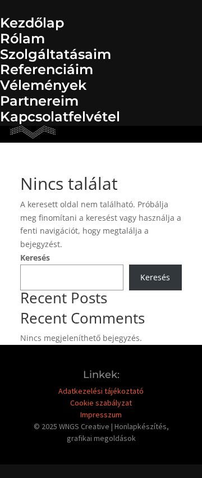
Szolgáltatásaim (55, 54)
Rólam (22, 38)
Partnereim (39, 101)
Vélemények (43, 85)
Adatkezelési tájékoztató (101, 391)
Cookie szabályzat (101, 403)
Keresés (35, 257)
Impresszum (101, 414)
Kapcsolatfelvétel (60, 116)
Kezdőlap (32, 23)
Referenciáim (46, 69)
